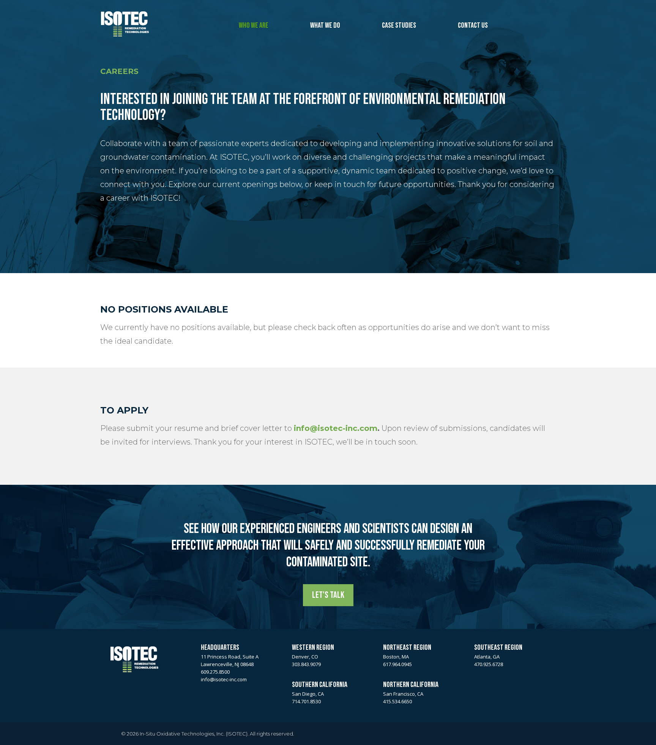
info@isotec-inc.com (335, 428)
